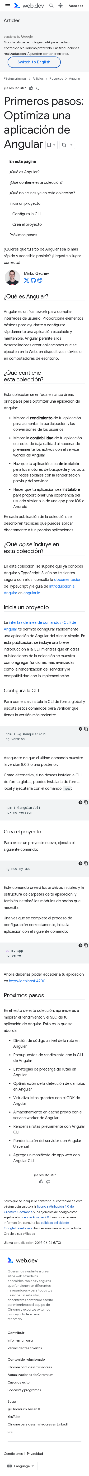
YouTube (14, 1416)
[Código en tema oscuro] (80, 729)
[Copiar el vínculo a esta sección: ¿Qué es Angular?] (52, 297)
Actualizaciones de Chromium (30, 1375)
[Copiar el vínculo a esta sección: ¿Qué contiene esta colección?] (47, 380)
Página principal (15, 79)
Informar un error (20, 1340)
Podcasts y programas (24, 1390)
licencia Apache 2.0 (35, 1217)
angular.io (31, 593)
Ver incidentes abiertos (25, 1348)
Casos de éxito (18, 1382)
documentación (67, 579)
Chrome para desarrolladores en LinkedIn (39, 1424)
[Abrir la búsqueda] (51, 6)
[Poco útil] (38, 88)
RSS (10, 1432)
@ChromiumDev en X (24, 1409)
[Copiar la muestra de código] (86, 729)
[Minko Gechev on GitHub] (33, 282)
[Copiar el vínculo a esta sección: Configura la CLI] (43, 691)
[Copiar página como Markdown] (64, 145)
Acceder (76, 6)
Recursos (56, 79)
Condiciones (13, 1454)
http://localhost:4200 (27, 981)
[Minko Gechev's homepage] (39, 282)
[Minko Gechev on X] (26, 282)
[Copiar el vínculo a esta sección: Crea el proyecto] (45, 832)
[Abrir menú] (7, 5)
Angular (74, 79)
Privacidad (35, 1454)
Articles (12, 21)
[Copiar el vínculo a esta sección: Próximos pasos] (48, 996)
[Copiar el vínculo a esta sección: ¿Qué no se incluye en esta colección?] (47, 551)
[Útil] (31, 88)
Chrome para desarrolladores (30, 1367)
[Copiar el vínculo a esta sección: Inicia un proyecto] (53, 608)
